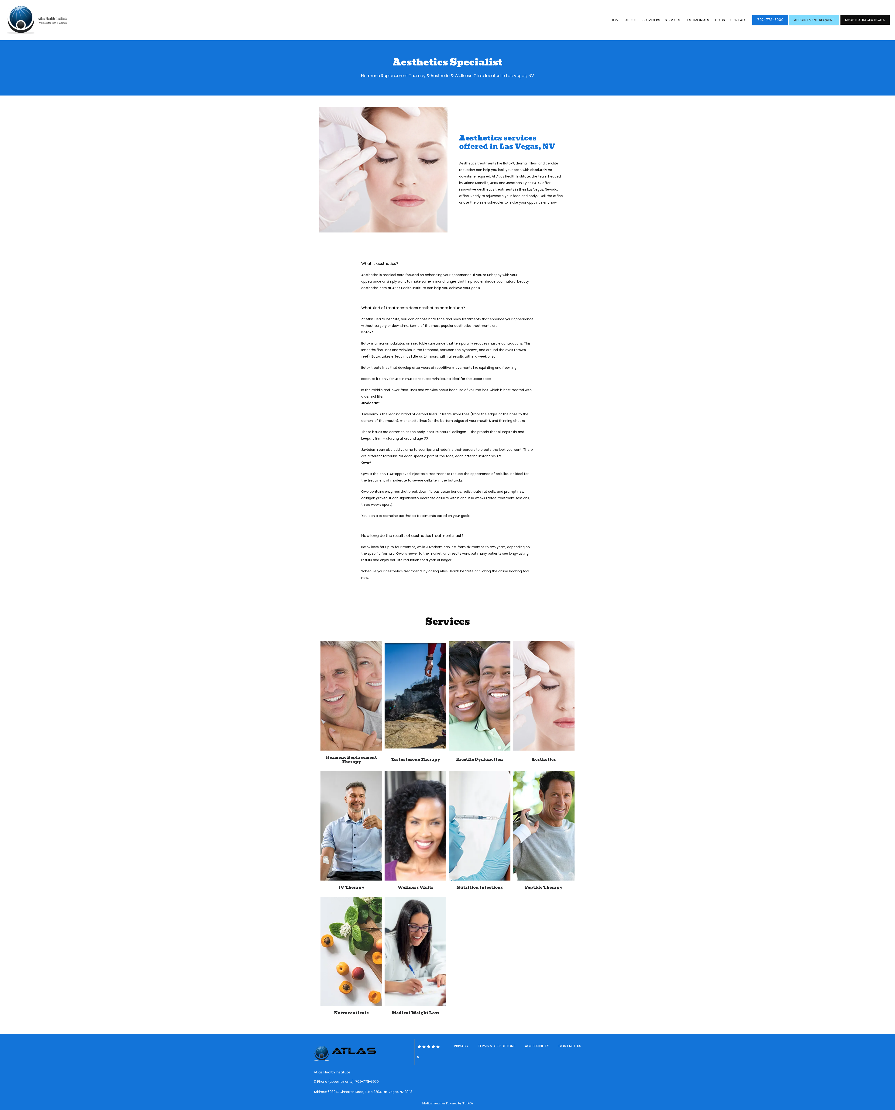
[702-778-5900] (770, 24)
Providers (651, 20)
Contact (738, 20)
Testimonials (697, 20)
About (631, 20)
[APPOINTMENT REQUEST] (814, 24)
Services (673, 20)
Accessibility (537, 1046)
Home (616, 20)
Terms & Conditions (497, 1046)
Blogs (719, 20)
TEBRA (467, 1103)
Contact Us (569, 1046)
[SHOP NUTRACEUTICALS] (865, 24)
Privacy (461, 1046)
